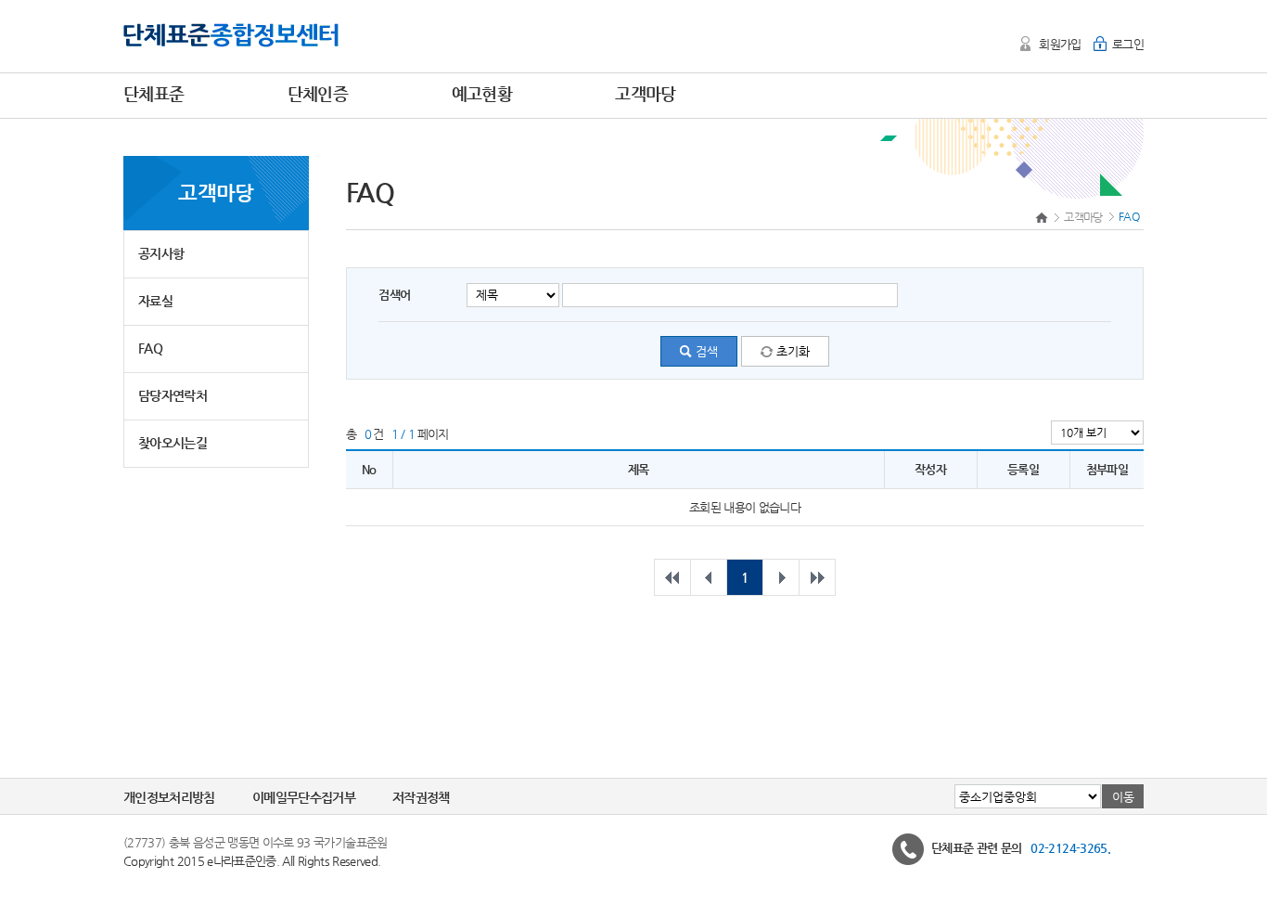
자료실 (155, 300)
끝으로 (817, 577)
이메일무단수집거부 (303, 797)
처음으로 (672, 577)
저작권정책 (421, 797)
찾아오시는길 (172, 442)
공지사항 (161, 253)
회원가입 (1060, 44)
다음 (781, 577)
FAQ (150, 348)
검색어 (394, 295)
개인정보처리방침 (169, 797)
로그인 (1128, 44)
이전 (708, 577)
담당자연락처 (172, 395)
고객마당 (1083, 217)
